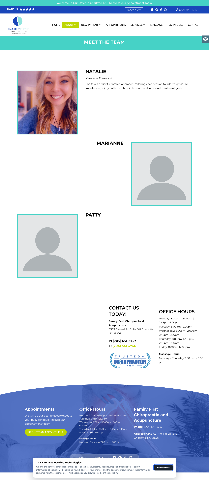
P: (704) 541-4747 (122, 341)
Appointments (116, 24)
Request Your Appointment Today (130, 3)
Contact (194, 24)
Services (137, 24)
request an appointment (45, 432)
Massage (156, 24)
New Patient (89, 24)
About (69, 24)
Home (56, 24)
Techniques (175, 24)
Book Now (134, 9)
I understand (163, 468)
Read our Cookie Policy (106, 472)
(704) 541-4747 (188, 9)
